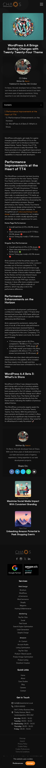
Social (23, 620)
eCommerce (23, 596)
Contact (23, 691)
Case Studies (23, 681)
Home (23, 675)
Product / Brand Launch (23, 654)
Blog (23, 685)
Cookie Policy (22, 746)
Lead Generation (23, 630)
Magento (23, 606)
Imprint (22, 741)
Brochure (23, 590)
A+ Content (23, 641)
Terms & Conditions (23, 752)
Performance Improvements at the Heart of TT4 (21, 113)
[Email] (34, 471)
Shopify (23, 602)
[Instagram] (20, 559)
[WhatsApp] (28, 471)
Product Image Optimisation (23, 657)
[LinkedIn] (29, 559)
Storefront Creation (23, 663)
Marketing (23, 614)
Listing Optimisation (23, 648)
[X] (23, 471)
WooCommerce (23, 599)
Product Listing (23, 660)
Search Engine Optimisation (23, 627)
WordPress (23, 593)
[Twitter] (25, 559)
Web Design (23, 586)
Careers (23, 688)
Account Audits (23, 645)
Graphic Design (23, 633)
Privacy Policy (22, 744)
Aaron (27, 81)
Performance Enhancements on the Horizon (23, 119)
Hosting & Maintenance (23, 609)
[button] (41, 4)
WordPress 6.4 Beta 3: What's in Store (21, 125)
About (23, 678)
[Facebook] (11, 471)
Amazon (23, 638)
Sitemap (22, 738)
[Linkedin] (17, 471)
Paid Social (23, 623)
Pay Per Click (22, 617)
